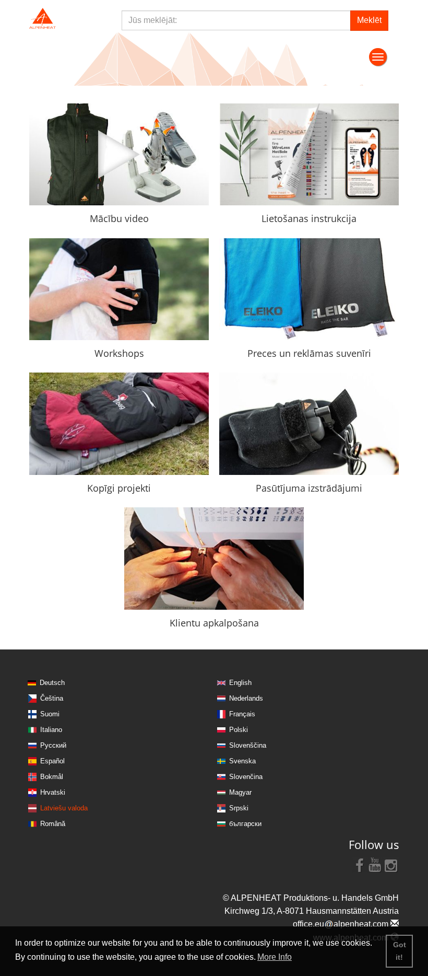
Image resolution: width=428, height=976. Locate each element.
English (240, 683)
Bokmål (51, 777)
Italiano (51, 730)
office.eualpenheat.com (341, 924)
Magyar (240, 792)
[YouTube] (375, 865)
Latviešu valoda (64, 808)
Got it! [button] (399, 950)
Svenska (242, 761)
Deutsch (52, 683)
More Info (274, 956)
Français (242, 714)
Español (52, 761)
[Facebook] (359, 865)
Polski (238, 730)
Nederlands (246, 698)
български (245, 824)
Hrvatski (52, 792)
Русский (53, 745)
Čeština (51, 698)
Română (52, 824)
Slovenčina (246, 777)
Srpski (238, 808)
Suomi (50, 714)
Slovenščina (247, 745)
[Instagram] (391, 865)
